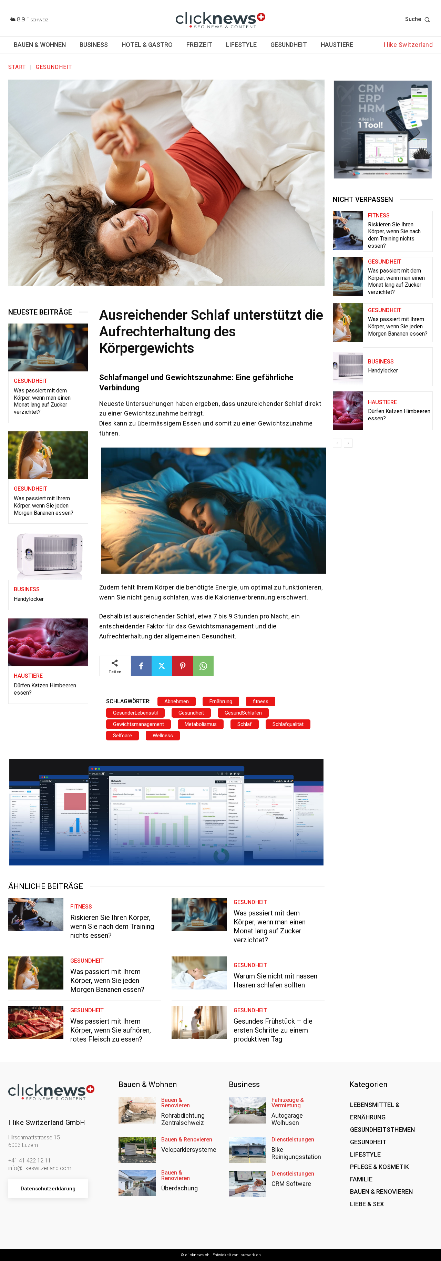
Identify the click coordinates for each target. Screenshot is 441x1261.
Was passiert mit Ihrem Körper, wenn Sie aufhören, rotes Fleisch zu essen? (110, 1030)
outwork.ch (250, 1255)
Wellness (163, 735)
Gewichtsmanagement (138, 724)
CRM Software (291, 1183)
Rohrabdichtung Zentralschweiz (183, 1119)
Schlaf (244, 724)
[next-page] (348, 443)
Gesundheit (54, 67)
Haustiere (28, 676)
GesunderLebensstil (135, 713)
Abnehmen (176, 701)
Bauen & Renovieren (175, 1102)
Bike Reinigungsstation (296, 1153)
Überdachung (179, 1188)
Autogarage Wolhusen (287, 1119)
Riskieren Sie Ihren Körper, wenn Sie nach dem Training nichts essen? (112, 926)
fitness (260, 701)
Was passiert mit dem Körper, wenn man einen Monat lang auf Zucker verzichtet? (42, 401)
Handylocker (29, 599)
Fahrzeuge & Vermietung (287, 1102)
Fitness (81, 907)
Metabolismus (201, 724)
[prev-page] (337, 443)
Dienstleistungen (292, 1139)
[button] (419, 19)
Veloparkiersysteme (188, 1149)
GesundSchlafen (243, 713)
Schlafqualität (288, 724)
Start (17, 67)
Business (27, 589)
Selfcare (122, 735)
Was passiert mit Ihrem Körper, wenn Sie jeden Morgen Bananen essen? (43, 505)
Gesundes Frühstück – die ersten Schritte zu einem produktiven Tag (273, 1030)
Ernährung (220, 701)
